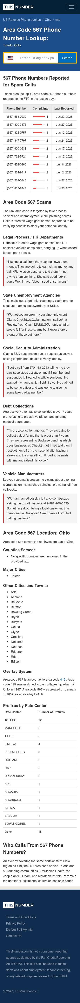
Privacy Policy (16, 923)
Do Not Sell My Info (19, 929)
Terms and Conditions (21, 917)
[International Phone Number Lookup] (18, 7)
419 (63, 679)
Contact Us (13, 935)
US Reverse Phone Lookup (22, 19)
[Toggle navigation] (71, 7)
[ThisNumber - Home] (18, 907)
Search (67, 58)
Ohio (48, 19)
